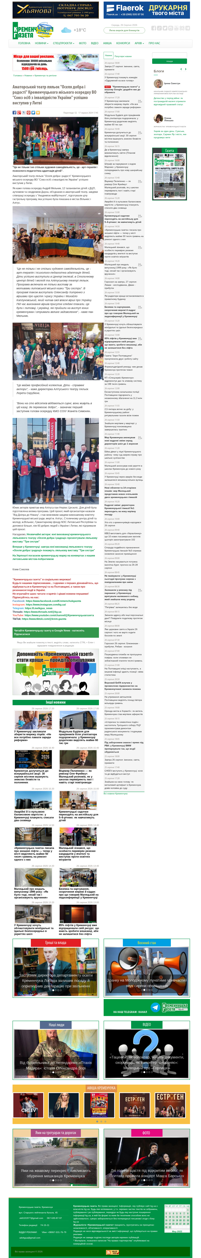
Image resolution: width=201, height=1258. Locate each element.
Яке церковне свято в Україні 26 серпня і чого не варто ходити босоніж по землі (121, 632)
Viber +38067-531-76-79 (53, 1232)
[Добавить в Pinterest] (28, 112)
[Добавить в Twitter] (33, 112)
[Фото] (147, 1132)
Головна (17, 75)
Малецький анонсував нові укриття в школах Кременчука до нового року (123, 467)
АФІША (107, 43)
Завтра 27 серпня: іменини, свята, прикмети (122, 68)
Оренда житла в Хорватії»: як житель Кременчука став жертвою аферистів (124, 712)
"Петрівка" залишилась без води (121, 607)
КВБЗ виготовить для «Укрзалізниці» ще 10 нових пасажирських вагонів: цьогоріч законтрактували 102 (123, 536)
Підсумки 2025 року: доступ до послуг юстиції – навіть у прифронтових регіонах (169, 134)
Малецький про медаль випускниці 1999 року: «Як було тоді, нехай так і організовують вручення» (31, 893)
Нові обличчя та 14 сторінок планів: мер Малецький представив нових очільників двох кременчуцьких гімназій (121, 492)
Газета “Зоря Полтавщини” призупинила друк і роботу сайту (121, 357)
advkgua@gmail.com (29, 1237)
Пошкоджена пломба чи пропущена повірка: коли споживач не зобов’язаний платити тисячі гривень (123, 657)
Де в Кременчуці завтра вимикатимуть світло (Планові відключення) (120, 152)
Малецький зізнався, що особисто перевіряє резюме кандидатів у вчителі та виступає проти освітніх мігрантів (77, 854)
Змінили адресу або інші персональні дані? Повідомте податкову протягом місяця (124, 618)
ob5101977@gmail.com (31, 1218)
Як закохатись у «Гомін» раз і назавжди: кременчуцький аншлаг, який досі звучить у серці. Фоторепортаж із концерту (147, 1170)
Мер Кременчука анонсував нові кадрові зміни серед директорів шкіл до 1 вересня (121, 440)
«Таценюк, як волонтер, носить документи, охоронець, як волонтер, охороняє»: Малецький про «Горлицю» (146, 1062)
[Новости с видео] (147, 1024)
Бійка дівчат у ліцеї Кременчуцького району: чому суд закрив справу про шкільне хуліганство (123, 454)
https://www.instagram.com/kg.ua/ (46, 604)
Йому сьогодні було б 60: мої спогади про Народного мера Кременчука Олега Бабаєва (169, 99)
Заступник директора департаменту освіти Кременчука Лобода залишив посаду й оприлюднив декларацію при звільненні (56, 980)
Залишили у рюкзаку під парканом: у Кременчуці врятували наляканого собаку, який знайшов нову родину (122, 595)
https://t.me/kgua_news (38, 608)
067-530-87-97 (54, 1218)
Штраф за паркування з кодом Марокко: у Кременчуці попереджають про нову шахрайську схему (123, 169)
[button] (20, 972)
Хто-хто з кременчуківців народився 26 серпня (123, 524)
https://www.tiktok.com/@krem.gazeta (44, 619)
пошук (169, 61)
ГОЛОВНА (24, 43)
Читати (170, 189)
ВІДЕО (94, 43)
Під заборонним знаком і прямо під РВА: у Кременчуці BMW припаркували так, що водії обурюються (124, 747)
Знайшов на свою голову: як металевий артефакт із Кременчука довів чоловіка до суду (123, 784)
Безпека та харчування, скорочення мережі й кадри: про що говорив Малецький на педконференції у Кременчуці (78, 893)
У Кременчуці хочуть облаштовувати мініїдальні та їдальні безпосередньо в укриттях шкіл (33, 929)
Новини (28, 75)
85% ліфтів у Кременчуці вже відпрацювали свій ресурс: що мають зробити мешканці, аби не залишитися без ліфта (79, 929)
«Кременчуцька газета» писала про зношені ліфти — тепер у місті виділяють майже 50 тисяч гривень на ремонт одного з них (34, 854)
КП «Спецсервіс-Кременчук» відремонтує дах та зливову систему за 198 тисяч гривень (123, 380)
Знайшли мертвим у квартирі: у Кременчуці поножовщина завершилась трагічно (121, 426)
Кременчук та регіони (46, 75)
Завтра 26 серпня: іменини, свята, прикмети (122, 761)
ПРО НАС (154, 43)
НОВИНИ (41, 43)
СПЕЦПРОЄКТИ (63, 43)
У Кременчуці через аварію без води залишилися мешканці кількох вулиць (124, 478)
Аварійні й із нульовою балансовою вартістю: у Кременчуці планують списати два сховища (34, 816)
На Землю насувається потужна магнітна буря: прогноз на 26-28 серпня (121, 564)
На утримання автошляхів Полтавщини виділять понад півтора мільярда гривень (123, 700)
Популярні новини (123, 56)
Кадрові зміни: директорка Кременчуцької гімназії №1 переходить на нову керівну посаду (120, 510)
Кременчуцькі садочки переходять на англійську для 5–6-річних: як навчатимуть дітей (78, 816)
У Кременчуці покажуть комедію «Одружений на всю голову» (121, 79)
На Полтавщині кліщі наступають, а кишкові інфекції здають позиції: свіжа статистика (124, 671)
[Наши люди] (56, 1025)
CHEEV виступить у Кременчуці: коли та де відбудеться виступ (124, 772)
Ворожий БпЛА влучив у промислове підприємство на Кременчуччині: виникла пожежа (123, 685)
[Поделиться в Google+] (19, 112)
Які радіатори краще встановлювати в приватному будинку (124, 297)
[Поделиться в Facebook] (14, 112)
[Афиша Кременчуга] (101, 1088)
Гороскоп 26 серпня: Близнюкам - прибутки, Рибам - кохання (122, 645)
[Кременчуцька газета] (33, 31)
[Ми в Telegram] (147, 1007)
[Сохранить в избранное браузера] (38, 112)
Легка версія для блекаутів (124, 30)
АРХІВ (138, 43)
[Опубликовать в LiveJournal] (24, 112)
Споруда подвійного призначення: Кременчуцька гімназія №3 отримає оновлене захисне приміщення (123, 550)
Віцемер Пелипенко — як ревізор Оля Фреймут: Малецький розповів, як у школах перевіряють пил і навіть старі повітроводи (76, 776)
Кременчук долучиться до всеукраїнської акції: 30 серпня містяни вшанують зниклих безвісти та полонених (31, 776)
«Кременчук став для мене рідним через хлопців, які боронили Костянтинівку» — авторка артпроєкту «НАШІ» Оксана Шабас (55, 1062)
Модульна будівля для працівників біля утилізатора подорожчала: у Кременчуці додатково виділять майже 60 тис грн (78, 737)
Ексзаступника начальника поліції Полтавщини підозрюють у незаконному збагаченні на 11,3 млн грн (123, 397)
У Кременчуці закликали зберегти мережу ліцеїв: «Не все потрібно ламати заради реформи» (32, 736)
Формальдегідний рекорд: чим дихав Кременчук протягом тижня (123, 368)
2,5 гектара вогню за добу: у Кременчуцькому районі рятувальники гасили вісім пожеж (122, 412)
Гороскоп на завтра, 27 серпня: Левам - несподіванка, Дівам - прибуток (121, 284)
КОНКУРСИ (123, 43)
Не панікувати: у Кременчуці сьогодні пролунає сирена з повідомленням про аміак (120, 579)
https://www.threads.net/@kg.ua (42, 612)
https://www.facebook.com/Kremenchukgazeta (53, 601)
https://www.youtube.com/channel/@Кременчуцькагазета (59, 615)
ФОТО (82, 43)
